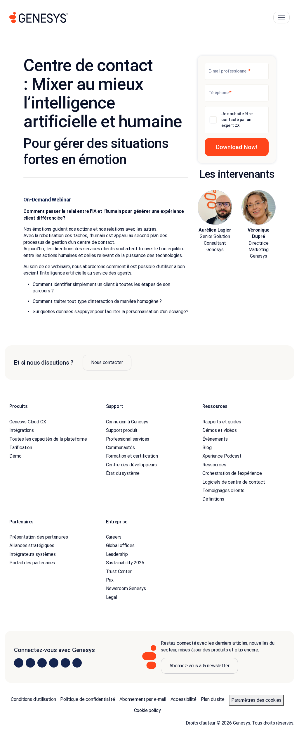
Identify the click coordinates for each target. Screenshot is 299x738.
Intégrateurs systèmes (32, 554)
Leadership (117, 554)
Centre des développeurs (131, 465)
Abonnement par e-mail (142, 699)
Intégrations (21, 430)
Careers (113, 537)
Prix (110, 580)
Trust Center (119, 571)
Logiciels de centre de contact (233, 482)
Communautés (120, 447)
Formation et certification (132, 456)
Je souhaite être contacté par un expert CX (236, 119)
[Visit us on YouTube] (65, 663)
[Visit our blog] (77, 663)
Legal (111, 597)
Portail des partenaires (32, 562)
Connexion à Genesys (127, 422)
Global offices (120, 545)
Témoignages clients (223, 490)
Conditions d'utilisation (33, 699)
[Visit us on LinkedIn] (18, 663)
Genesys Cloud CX (27, 422)
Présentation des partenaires (38, 537)
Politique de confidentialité (87, 699)
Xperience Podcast (221, 456)
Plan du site (213, 699)
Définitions (213, 499)
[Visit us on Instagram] (30, 663)
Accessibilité (184, 699)
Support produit (122, 430)
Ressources (214, 465)
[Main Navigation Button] (281, 17)
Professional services (128, 439)
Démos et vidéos (219, 430)
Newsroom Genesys (126, 588)
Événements (214, 439)
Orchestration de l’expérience (232, 473)
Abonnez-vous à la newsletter (199, 665)
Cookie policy (147, 710)
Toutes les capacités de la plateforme (48, 439)
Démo (15, 456)
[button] (237, 147)
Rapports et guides (221, 422)
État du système (123, 473)
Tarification (20, 447)
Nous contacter (107, 362)
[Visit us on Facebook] (53, 663)
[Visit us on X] (42, 663)
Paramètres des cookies (256, 700)
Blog (206, 447)
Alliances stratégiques (31, 545)
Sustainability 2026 (125, 562)
